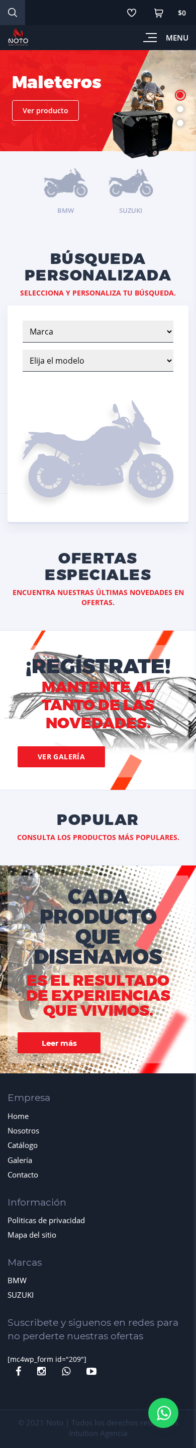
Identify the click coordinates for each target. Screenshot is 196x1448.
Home (18, 1116)
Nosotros (23, 1130)
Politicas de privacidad (46, 1220)
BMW (17, 1280)
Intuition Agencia (98, 1433)
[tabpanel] (98, 109)
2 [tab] (180, 109)
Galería (20, 1160)
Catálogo (23, 1145)
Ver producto (45, 110)
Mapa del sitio (32, 1235)
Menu (177, 38)
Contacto (23, 1175)
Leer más (59, 1043)
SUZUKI (21, 1295)
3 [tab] (180, 123)
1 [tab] (180, 95)
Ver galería (61, 756)
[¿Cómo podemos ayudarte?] (163, 1413)
